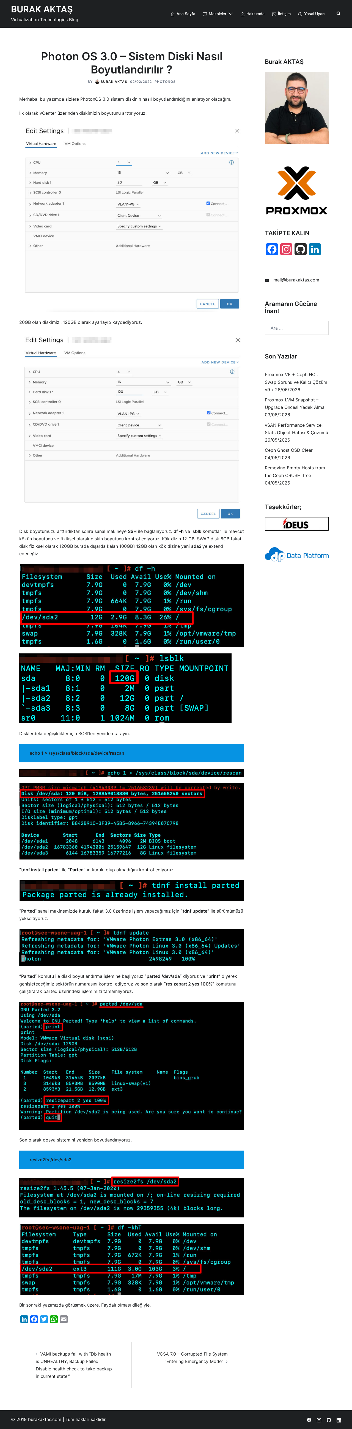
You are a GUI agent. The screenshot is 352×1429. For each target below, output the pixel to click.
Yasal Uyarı (314, 13)
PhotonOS (165, 82)
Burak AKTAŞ (114, 82)
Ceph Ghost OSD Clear (289, 450)
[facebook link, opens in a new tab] (309, 1419)
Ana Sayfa (186, 13)
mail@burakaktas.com (296, 280)
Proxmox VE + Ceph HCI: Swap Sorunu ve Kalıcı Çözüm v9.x (296, 382)
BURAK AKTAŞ (42, 9)
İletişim (284, 13)
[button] (339, 14)
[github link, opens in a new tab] (329, 1419)
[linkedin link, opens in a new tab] (339, 1419)
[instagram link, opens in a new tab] (319, 1419)
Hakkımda (255, 13)
